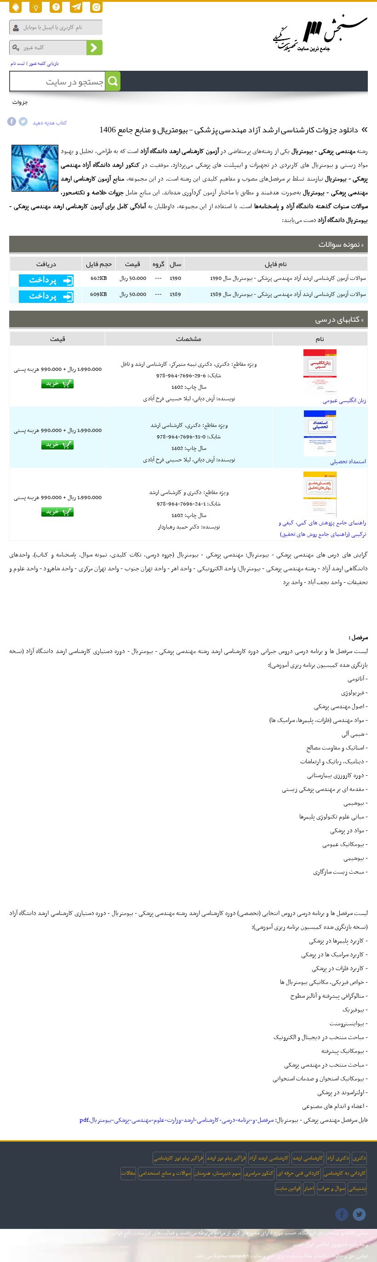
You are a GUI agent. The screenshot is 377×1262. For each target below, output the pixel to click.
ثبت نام (18, 64)
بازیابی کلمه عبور (44, 64)
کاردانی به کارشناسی (345, 1173)
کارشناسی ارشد (307, 1158)
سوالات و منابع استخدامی (165, 1173)
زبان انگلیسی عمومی (344, 401)
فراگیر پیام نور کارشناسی (178, 1158)
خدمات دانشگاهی (176, 105)
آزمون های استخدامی (89, 105)
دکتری (359, 1158)
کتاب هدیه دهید (50, 123)
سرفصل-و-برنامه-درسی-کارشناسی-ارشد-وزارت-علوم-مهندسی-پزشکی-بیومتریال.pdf (177, 1120)
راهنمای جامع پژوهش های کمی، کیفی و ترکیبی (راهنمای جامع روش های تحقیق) (322, 529)
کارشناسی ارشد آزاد (269, 1158)
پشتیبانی (357, 1188)
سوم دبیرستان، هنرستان (217, 1173)
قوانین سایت (288, 1188)
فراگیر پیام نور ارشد (226, 1158)
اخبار (309, 1188)
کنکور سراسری (259, 1173)
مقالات (128, 1173)
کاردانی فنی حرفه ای (298, 1173)
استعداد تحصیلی (348, 462)
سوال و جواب (331, 1188)
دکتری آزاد (338, 1158)
